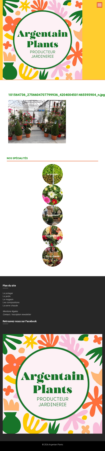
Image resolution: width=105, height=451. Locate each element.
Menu (99, 5)
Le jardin (7, 296)
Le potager (8, 293)
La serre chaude (10, 305)
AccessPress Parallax (61, 447)
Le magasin (8, 299)
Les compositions (11, 302)
